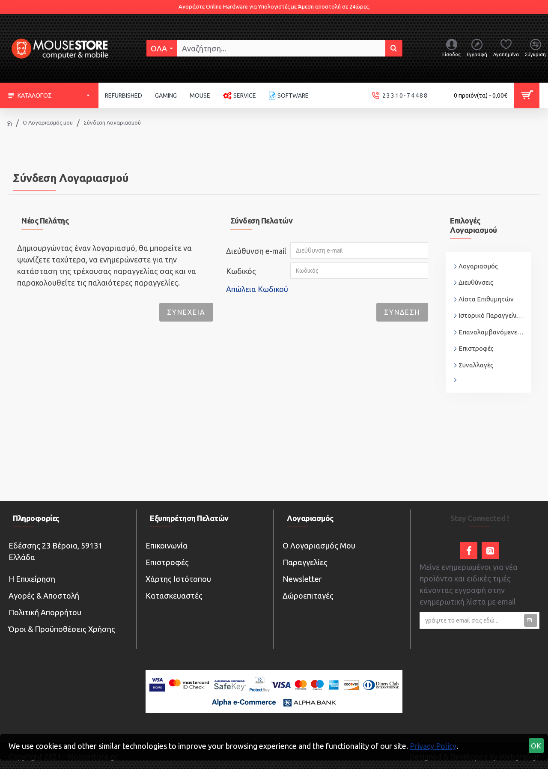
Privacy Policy (433, 746)
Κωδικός (241, 271)
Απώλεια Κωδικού (257, 289)
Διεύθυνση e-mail (256, 251)
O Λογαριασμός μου (48, 122)
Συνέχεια (186, 312)
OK (536, 746)
